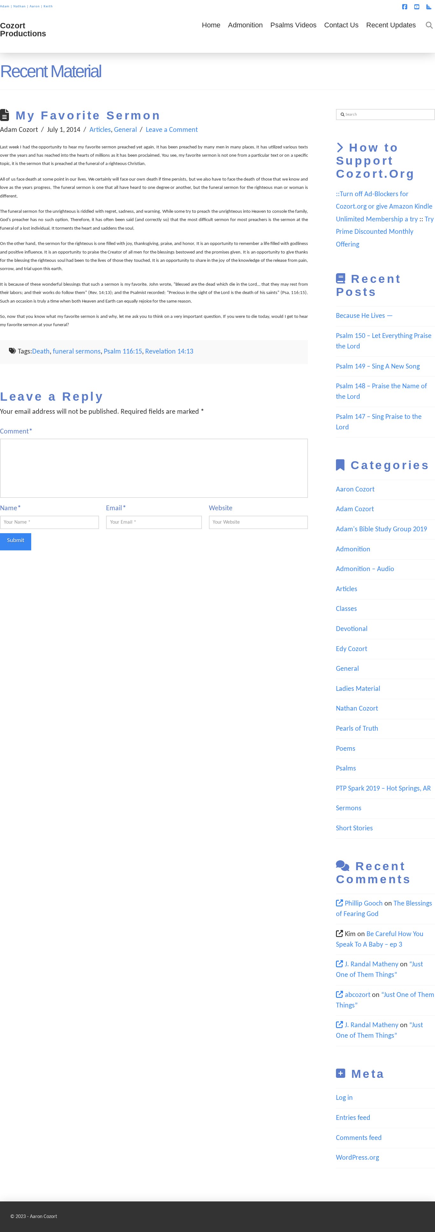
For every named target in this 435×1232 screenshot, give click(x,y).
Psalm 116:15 (123, 351)
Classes (346, 609)
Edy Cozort (351, 649)
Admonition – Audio (365, 569)
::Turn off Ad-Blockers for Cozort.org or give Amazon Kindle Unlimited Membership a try (384, 207)
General (125, 130)
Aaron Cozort (355, 489)
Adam (5, 6)
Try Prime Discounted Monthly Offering (385, 232)
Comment (16, 431)
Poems (345, 749)
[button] (429, 6)
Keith (48, 6)
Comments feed (359, 1138)
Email (116, 508)
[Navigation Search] (427, 34)
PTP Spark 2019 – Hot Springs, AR (383, 788)
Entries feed (353, 1118)
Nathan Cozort (357, 709)
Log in (344, 1098)
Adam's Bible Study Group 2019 (381, 529)
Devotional (351, 629)
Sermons (348, 808)
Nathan (19, 6)
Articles (100, 130)
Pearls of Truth (357, 729)
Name (10, 508)
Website (220, 508)
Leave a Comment (172, 130)
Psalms (346, 768)
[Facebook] (406, 7)
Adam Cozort (355, 509)
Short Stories (354, 828)
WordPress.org (357, 1158)
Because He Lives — (364, 316)
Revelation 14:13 (169, 351)
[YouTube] (418, 7)
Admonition (353, 549)
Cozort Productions (23, 30)
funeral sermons (77, 351)
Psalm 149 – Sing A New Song (378, 366)
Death (41, 351)
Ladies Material (358, 689)
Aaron (35, 6)
